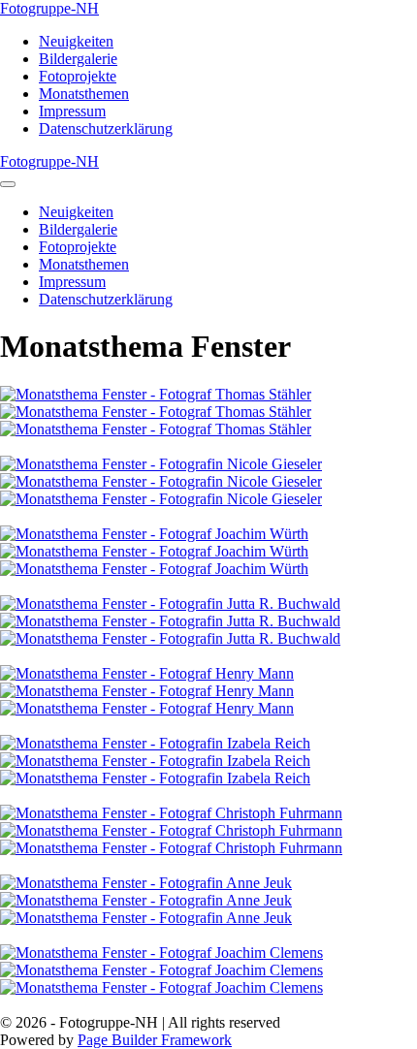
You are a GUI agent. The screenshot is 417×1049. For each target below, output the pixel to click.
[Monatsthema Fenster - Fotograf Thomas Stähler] (155, 394)
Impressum (72, 111)
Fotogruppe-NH (49, 8)
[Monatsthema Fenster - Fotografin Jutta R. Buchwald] (170, 603)
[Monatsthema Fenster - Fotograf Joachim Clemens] (161, 952)
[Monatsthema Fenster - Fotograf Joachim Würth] (154, 533)
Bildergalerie (78, 58)
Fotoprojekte (77, 76)
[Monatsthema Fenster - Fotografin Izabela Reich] (155, 743)
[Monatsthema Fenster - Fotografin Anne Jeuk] (146, 882)
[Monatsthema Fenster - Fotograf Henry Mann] (147, 673)
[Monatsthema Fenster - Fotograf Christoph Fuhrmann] (171, 813)
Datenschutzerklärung (106, 128)
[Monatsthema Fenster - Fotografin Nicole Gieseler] (161, 464)
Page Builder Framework (155, 1040)
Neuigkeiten (76, 41)
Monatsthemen (84, 93)
